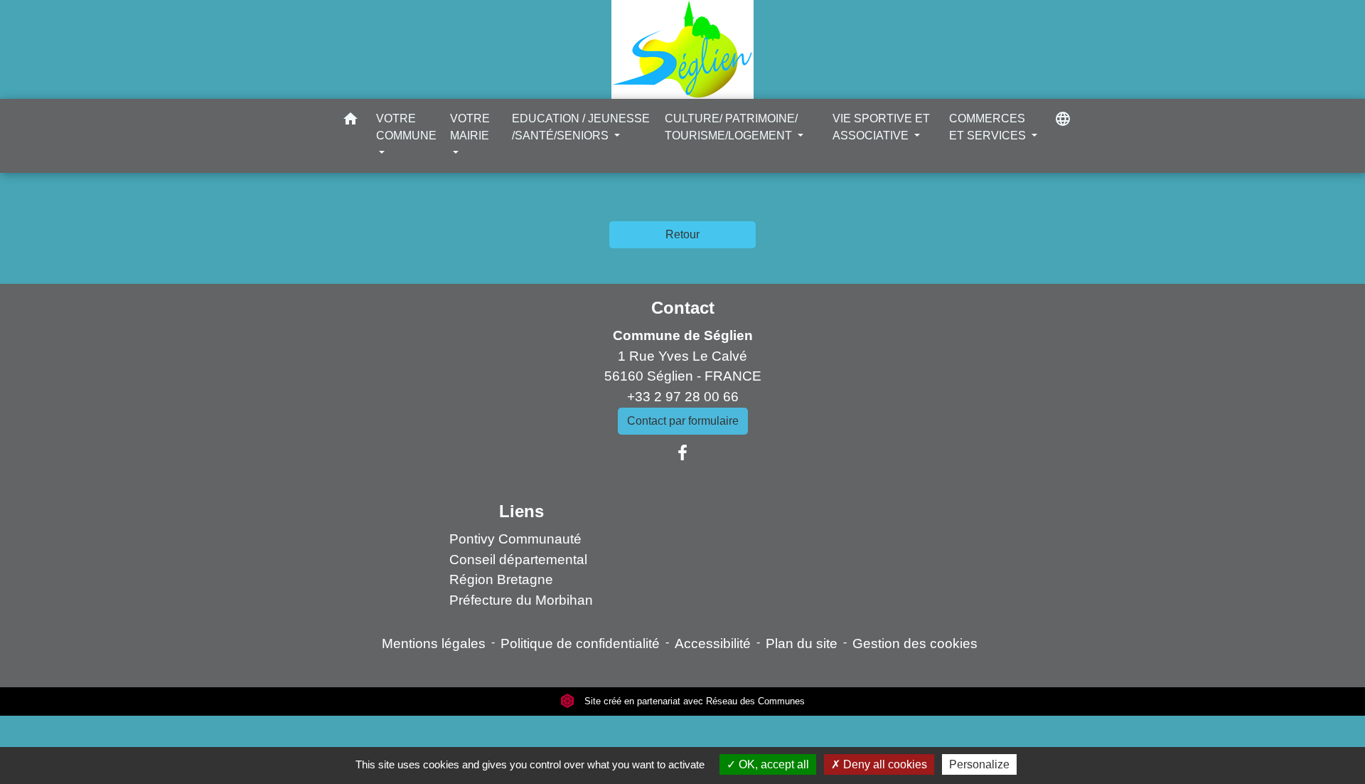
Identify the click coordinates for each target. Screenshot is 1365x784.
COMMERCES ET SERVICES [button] (989, 127)
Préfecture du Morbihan (521, 600)
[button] (350, 121)
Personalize (979, 764)
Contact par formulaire (683, 421)
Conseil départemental (518, 559)
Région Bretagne (501, 579)
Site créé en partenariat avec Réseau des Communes (693, 701)
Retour (682, 234)
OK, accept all (772, 764)
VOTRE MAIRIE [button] (470, 127)
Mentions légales (434, 643)
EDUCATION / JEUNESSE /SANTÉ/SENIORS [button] (581, 127)
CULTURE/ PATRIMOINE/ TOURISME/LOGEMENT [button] (731, 127)
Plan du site (801, 643)
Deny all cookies (883, 764)
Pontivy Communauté (515, 538)
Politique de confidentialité (580, 643)
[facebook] (682, 453)
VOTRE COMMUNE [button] (406, 127)
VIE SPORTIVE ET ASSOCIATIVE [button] (881, 127)
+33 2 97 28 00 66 (683, 396)
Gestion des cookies (915, 643)
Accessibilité (713, 643)
